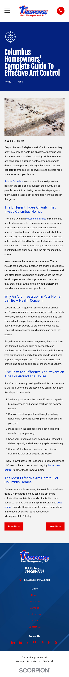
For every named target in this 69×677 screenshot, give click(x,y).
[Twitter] (27, 642)
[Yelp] (56, 642)
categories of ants (36, 218)
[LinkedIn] (13, 642)
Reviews (34, 620)
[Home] (33, 10)
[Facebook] (49, 642)
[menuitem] (20, 661)
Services (34, 607)
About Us (35, 601)
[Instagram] (41, 642)
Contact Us (35, 626)
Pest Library (34, 614)
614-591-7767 (34, 571)
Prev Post (14, 526)
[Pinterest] (34, 642)
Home (34, 595)
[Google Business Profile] (20, 642)
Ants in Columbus (13, 181)
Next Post (55, 526)
